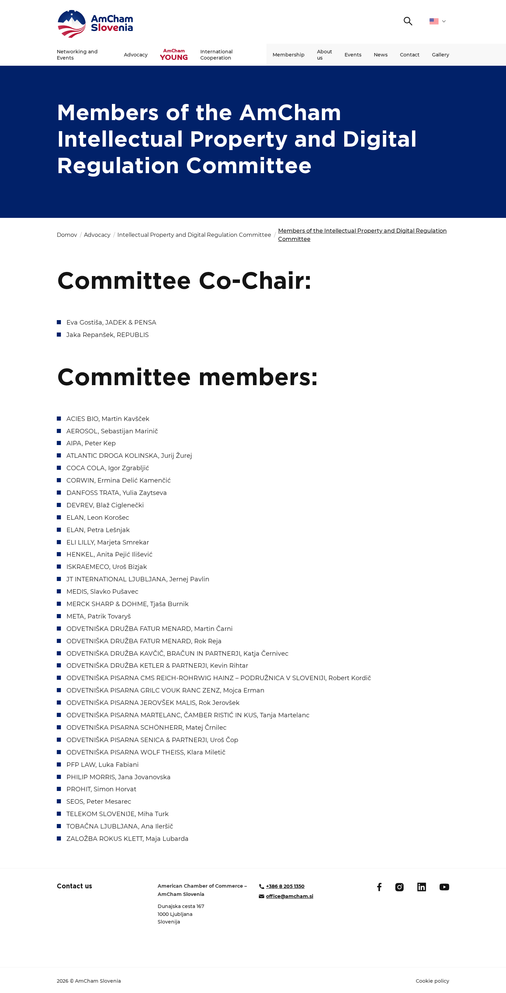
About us (324, 55)
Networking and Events (77, 55)
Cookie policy (432, 981)
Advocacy (136, 55)
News (381, 55)
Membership (289, 55)
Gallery (440, 55)
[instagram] (399, 887)
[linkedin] (421, 887)
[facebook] (379, 887)
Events (353, 55)
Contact (410, 55)
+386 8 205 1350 (285, 886)
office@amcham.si (289, 896)
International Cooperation (216, 55)
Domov (67, 235)
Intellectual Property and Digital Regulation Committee (194, 235)
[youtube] (444, 887)
